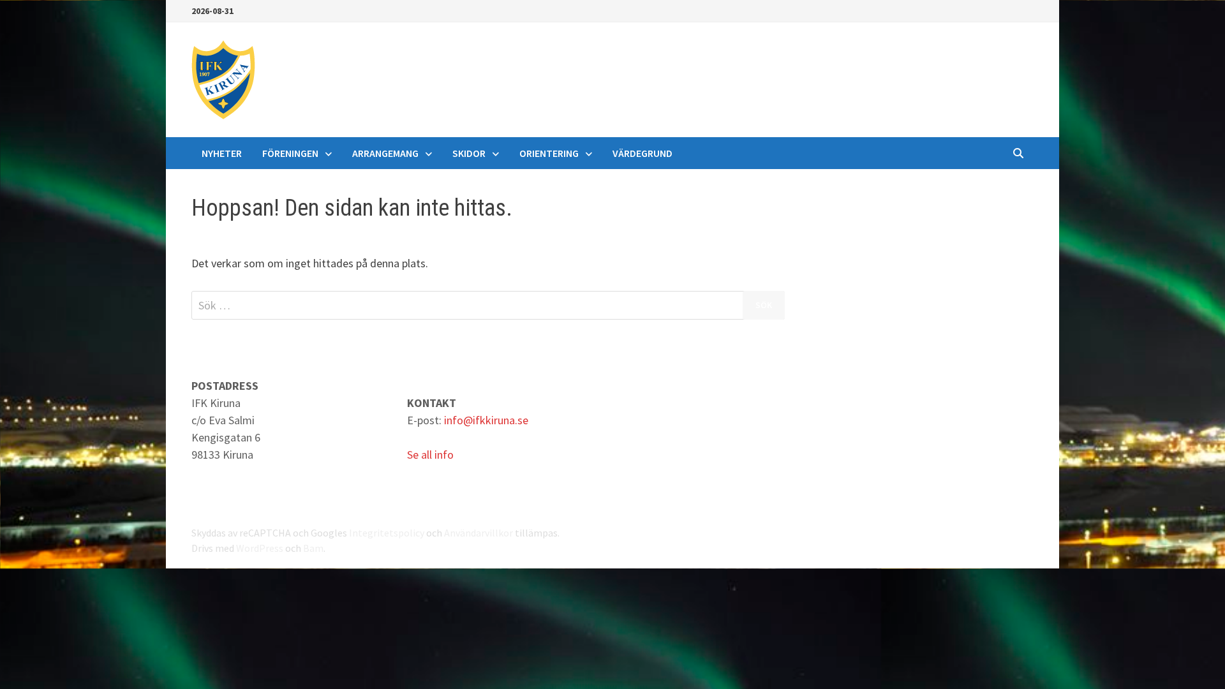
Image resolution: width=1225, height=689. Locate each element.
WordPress (259, 548)
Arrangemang (385, 153)
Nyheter (222, 153)
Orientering (549, 153)
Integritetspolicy (386, 532)
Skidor (469, 153)
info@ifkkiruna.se (486, 420)
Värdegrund (642, 153)
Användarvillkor (478, 532)
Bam (313, 548)
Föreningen (290, 153)
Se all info (430, 454)
